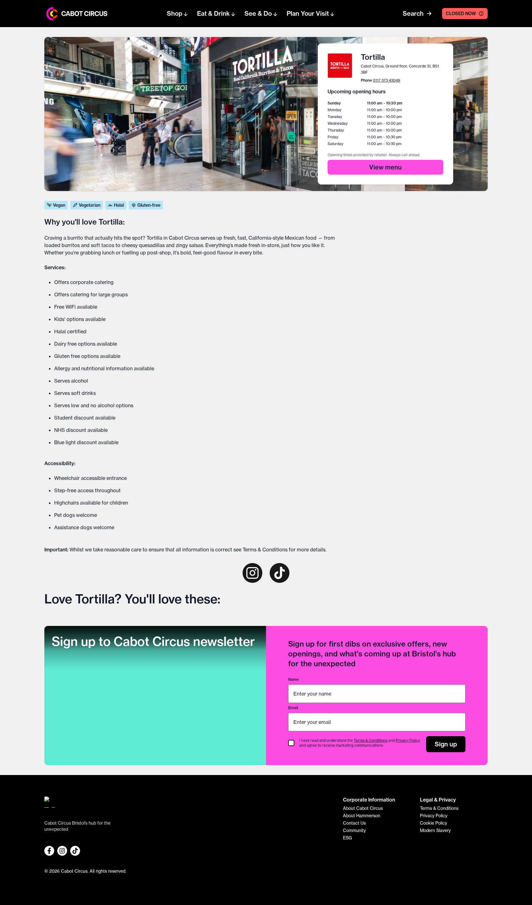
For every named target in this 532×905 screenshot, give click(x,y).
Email (293, 707)
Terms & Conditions (265, 549)
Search (413, 13)
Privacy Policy (408, 740)
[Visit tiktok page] (279, 573)
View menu (385, 167)
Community (354, 830)
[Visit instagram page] (252, 573)
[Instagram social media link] (62, 851)
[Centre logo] (52, 14)
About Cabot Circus (363, 808)
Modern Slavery (435, 830)
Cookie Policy (433, 823)
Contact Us (354, 823)
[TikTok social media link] (75, 851)
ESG (347, 838)
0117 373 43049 (386, 80)
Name (293, 679)
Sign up (446, 744)
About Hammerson (361, 815)
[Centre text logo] (82, 13)
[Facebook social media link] (49, 851)
